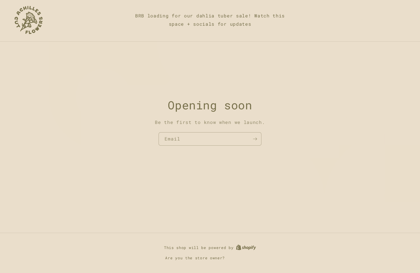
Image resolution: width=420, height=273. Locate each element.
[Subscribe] (255, 139)
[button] (377, 19)
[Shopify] (246, 247)
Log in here (241, 257)
